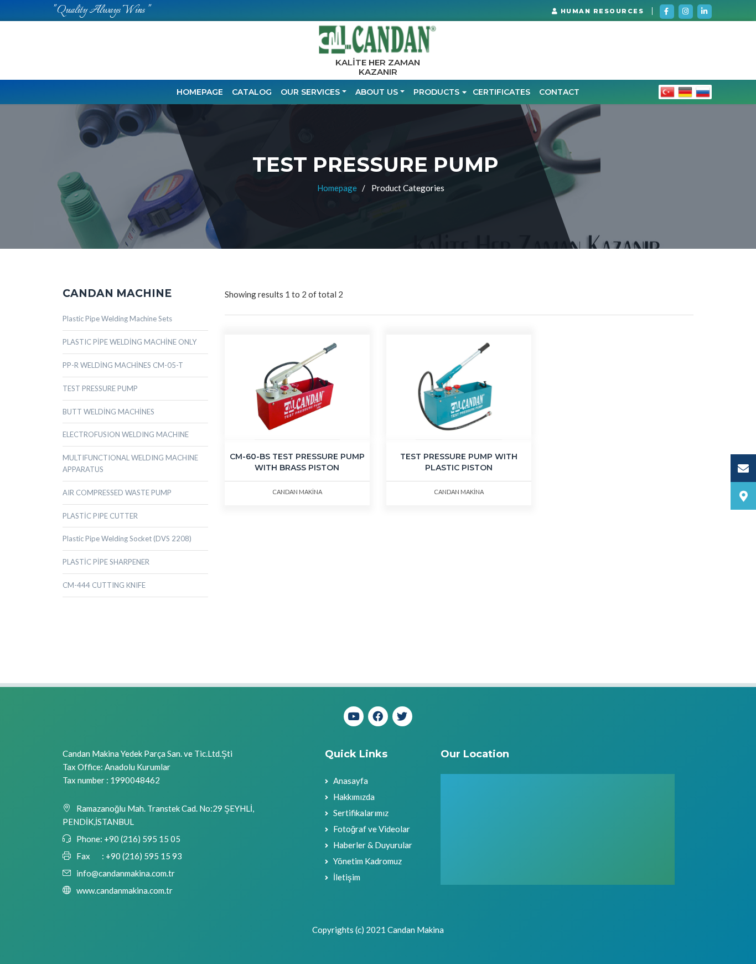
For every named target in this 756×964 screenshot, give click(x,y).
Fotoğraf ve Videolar (371, 829)
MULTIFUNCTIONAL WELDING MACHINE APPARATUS (130, 463)
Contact (559, 92)
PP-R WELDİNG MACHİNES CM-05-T (123, 365)
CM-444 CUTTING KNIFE (104, 585)
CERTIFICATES (501, 92)
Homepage (200, 92)
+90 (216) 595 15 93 (144, 856)
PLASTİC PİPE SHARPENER (106, 561)
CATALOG (252, 92)
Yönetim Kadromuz (367, 861)
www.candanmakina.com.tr (124, 890)
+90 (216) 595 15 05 (141, 839)
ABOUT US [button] (376, 92)
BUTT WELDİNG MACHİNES (108, 411)
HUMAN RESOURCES (601, 11)
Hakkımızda (354, 797)
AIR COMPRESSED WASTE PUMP (117, 492)
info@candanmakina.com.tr (125, 873)
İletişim (346, 877)
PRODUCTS (436, 92)
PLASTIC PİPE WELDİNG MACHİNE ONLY (129, 341)
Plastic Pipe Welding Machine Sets (117, 318)
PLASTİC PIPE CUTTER (100, 515)
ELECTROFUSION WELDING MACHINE (126, 434)
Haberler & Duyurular (372, 845)
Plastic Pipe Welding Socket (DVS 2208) (127, 538)
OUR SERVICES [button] (310, 92)
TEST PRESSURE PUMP (100, 388)
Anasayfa (350, 781)
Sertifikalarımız (361, 813)
